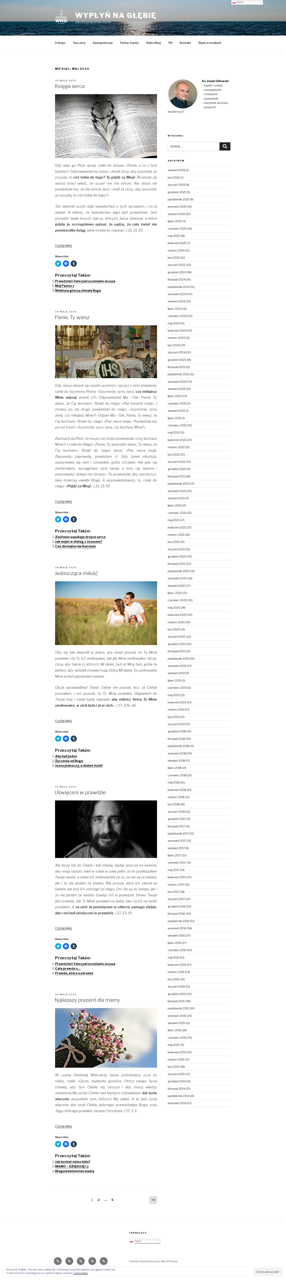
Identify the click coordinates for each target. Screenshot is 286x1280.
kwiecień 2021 (177, 527)
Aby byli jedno (66, 756)
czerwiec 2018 (177, 775)
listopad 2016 (176, 913)
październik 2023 (178, 374)
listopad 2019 (176, 651)
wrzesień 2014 (177, 1103)
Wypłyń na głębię (115, 15)
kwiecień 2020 (177, 614)
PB (170, 42)
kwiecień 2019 (177, 702)
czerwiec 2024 (177, 316)
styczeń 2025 (176, 264)
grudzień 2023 (177, 359)
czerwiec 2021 (177, 512)
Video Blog (153, 42)
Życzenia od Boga (69, 761)
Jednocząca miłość (76, 573)
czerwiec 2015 (177, 1037)
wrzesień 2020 (177, 578)
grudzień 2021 (177, 469)
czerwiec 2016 (177, 950)
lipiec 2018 (174, 767)
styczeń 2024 (176, 352)
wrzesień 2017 (177, 840)
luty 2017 (173, 891)
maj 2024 (174, 323)
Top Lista (79, 42)
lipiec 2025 (175, 221)
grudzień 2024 (177, 272)
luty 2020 (174, 629)
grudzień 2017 (177, 819)
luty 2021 (173, 542)
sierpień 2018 (176, 760)
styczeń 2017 (176, 899)
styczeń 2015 (176, 1074)
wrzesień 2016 (177, 928)
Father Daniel (129, 42)
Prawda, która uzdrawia (74, 973)
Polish (137, 1240)
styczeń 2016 (176, 986)
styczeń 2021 (176, 549)
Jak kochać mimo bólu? (72, 1162)
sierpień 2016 (176, 935)
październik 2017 (178, 833)
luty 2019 (173, 717)
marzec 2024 (176, 337)
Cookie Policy (81, 1273)
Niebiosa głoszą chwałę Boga (78, 290)
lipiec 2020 (175, 593)
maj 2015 (173, 1044)
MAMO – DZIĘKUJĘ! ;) (72, 1166)
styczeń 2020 (177, 636)
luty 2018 (173, 804)
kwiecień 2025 (177, 243)
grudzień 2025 (177, 192)
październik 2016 (178, 921)
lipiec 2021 (174, 505)
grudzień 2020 (177, 556)
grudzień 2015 (177, 994)
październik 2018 (178, 746)
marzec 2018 (176, 797)
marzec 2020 (176, 622)
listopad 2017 (176, 826)
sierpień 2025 (176, 214)
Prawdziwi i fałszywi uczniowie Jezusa (85, 281)
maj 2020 (174, 607)
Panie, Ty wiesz (72, 317)
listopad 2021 (176, 476)
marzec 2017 (176, 884)
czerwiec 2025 (177, 228)
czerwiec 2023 (177, 403)
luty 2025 (174, 257)
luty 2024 (174, 345)
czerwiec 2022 (177, 425)
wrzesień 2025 (177, 206)
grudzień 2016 (177, 906)
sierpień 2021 (176, 498)
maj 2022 (174, 432)
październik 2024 (178, 287)
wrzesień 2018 (177, 753)
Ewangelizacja (103, 42)
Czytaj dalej (63, 245)
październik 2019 (178, 658)
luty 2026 (174, 177)
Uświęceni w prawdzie (80, 792)
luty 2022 (174, 454)
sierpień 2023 (176, 388)
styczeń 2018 (176, 811)
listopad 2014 (176, 1088)
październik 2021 (178, 483)
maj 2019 (173, 695)
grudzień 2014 (177, 1081)
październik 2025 (178, 199)
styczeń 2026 (176, 184)
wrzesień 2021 (177, 491)
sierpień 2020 (177, 585)
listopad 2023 (176, 367)
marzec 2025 (176, 250)
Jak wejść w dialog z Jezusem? (78, 542)
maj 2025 (174, 235)
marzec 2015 (176, 1059)
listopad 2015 (176, 1001)
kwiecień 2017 (177, 877)
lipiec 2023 (175, 396)
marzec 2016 (176, 972)
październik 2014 (178, 1096)
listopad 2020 (177, 563)
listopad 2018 (176, 738)
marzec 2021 (176, 534)
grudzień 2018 (177, 731)
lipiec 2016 (174, 943)
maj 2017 (173, 870)
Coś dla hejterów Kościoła (75, 546)
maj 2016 (173, 957)
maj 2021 (173, 520)
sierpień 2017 (176, 848)
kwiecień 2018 (177, 789)
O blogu (60, 42)
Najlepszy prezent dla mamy (87, 1000)
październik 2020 (179, 571)
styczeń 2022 (176, 461)
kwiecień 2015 (177, 1052)
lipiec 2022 (175, 418)
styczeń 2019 (176, 724)
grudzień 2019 (177, 644)
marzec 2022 (176, 447)
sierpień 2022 (176, 410)
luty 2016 (173, 979)
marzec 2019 (176, 709)
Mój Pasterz (64, 286)
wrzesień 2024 (177, 294)
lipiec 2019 (174, 680)
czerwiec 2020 (177, 600)
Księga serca (70, 86)
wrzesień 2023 (177, 381)
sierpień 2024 (176, 301)
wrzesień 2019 (177, 665)
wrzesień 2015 (177, 1015)
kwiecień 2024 (177, 330)
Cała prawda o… (68, 968)
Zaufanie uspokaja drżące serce (80, 537)
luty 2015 (173, 1066)
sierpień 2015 (176, 1023)
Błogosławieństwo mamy (74, 1171)
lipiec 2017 (174, 855)
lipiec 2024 (175, 308)
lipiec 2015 (174, 1030)
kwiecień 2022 (177, 440)
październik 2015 (178, 1008)
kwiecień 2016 (177, 964)
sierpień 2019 (176, 673)
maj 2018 (173, 782)
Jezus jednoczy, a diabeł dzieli (79, 765)
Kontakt (185, 42)
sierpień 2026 (176, 170)
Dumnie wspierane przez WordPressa (153, 1261)
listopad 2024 (176, 279)
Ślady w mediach (209, 42)
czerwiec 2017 (177, 862)
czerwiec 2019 (177, 687)
